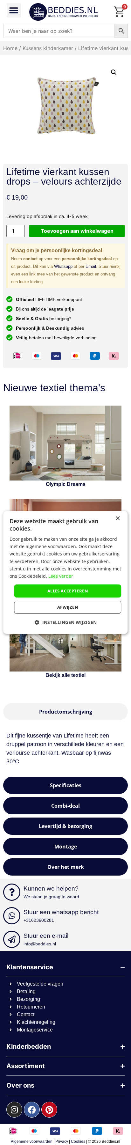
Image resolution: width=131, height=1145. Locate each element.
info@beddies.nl (40, 943)
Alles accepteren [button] (67, 591)
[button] (14, 10)
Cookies (78, 1141)
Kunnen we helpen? (51, 888)
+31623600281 (39, 920)
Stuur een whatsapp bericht (61, 912)
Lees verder (60, 576)
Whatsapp (63, 266)
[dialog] (65, 572)
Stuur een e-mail (46, 935)
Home (10, 48)
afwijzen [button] (67, 607)
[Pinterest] (49, 1110)
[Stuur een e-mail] (11, 939)
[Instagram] (14, 1110)
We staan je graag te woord (51, 896)
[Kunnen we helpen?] (11, 892)
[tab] (65, 711)
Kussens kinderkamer (48, 48)
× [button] (117, 518)
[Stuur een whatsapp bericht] (11, 915)
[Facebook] (32, 1110)
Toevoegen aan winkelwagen (77, 231)
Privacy (61, 1141)
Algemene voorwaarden (31, 1141)
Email (91, 266)
